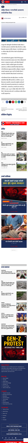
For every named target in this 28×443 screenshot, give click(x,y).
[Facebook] (7, 102)
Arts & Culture (6, 397)
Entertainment (6, 402)
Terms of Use (6, 409)
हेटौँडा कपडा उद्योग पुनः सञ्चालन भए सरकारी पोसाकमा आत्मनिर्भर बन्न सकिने (8, 155)
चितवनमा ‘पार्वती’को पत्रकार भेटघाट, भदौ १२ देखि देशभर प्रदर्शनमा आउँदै (7, 316)
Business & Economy (7, 394)
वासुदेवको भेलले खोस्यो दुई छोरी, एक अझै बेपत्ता (8, 165)
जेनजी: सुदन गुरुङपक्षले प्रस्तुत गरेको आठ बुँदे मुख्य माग (14, 206)
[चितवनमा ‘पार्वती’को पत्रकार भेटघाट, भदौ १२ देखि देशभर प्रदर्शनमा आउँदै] (22, 317)
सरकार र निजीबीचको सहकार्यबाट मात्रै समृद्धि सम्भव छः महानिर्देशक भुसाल (8, 305)
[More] (25, 102)
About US (5, 413)
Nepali (4, 417)
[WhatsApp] (16, 102)
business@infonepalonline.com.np (14, 434)
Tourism (4, 379)
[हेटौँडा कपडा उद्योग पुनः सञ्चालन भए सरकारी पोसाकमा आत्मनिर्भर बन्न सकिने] (22, 156)
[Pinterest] (13, 102)
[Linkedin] (19, 102)
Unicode (4, 419)
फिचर (2, 131)
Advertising (5, 411)
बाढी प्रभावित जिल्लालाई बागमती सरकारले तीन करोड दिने (8, 273)
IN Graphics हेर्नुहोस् (14, 211)
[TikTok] (9, 438)
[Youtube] (15, 438)
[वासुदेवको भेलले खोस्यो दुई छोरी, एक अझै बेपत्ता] (22, 166)
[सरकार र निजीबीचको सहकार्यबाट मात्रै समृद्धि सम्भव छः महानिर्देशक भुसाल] (22, 306)
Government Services (7, 404)
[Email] (22, 102)
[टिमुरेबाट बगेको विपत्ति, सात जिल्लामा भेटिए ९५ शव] (22, 146)
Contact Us (5, 384)
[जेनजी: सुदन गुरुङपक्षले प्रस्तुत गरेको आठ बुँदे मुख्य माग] (14, 191)
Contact (4, 415)
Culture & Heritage (7, 383)
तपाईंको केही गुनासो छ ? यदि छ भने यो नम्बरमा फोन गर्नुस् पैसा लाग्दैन (21, 110)
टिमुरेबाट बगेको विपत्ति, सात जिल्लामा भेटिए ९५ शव (7, 144)
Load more (13, 250)
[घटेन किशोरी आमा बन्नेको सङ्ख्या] (14, 227)
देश (1, 4)
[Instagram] (6, 438)
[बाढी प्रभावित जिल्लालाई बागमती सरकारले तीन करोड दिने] (22, 274)
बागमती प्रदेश (3, 270)
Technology (5, 399)
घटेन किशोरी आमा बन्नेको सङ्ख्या (14, 242)
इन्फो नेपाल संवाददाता (7, 18)
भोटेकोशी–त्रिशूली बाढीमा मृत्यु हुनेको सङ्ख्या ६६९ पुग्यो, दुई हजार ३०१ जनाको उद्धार (7, 135)
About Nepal (5, 378)
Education (5, 396)
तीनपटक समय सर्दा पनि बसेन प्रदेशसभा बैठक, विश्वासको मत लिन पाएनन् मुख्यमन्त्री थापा (7, 327)
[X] (10, 102)
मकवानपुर (2, 302)
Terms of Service (6, 387)
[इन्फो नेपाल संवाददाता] (2, 18)
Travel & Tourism (6, 393)
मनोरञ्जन (2, 313)
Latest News (5, 381)
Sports (4, 400)
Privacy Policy (6, 386)
